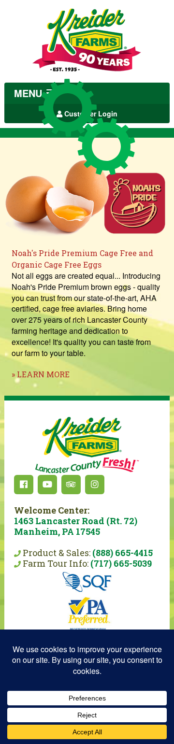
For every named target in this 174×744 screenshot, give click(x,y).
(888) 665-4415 (122, 552)
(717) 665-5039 (121, 563)
